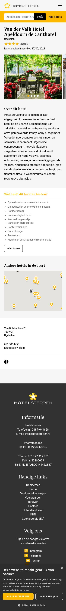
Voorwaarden (33, 497)
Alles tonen (13, 248)
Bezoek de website (14, 347)
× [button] (62, 568)
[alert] (33, 587)
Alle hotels (55, 16)
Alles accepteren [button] (18, 596)
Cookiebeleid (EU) (33, 518)
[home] (21, 5)
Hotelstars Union (33, 510)
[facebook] (6, 362)
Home (33, 489)
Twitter (35, 560)
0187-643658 (40, 429)
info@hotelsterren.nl (37, 434)
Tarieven (33, 502)
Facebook (35, 556)
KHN (33, 514)
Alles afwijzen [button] (49, 596)
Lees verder (23, 589)
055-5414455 (11, 344)
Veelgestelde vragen (33, 493)
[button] (33, 605)
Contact (33, 506)
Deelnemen (33, 485)
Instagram (35, 551)
